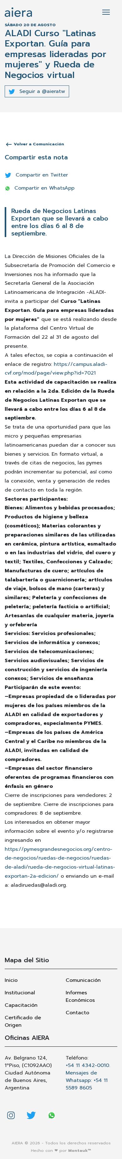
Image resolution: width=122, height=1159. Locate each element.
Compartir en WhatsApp (43, 188)
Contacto (77, 1012)
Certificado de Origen (23, 1021)
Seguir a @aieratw (41, 91)
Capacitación (21, 1005)
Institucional (20, 993)
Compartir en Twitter (41, 175)
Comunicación (83, 980)
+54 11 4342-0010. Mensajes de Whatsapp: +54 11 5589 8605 (88, 1077)
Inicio (11, 980)
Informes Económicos (80, 996)
